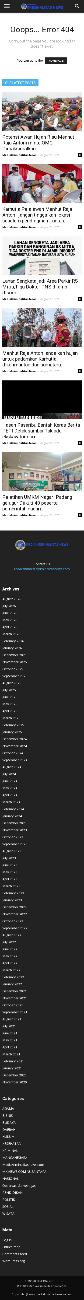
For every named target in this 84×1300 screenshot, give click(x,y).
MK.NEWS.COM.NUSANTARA (24, 1171)
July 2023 (9, 858)
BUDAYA (9, 1122)
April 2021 (9, 1047)
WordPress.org (13, 1261)
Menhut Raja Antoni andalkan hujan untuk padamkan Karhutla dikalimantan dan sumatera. (40, 359)
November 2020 (14, 1082)
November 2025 (14, 662)
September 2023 (14, 844)
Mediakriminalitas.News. (19, 155)
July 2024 (9, 774)
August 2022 (11, 935)
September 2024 (14, 760)
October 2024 (12, 753)
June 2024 (9, 781)
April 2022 (9, 963)
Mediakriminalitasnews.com (23, 1164)
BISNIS (7, 1115)
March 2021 (11, 1054)
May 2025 (9, 704)
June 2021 (9, 1033)
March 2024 (11, 802)
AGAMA (8, 1108)
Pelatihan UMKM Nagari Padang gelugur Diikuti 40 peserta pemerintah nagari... (37, 503)
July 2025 (9, 690)
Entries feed (11, 1247)
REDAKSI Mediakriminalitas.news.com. (42, 1286)
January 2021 (12, 1068)
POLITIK (8, 1199)
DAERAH (8, 1129)
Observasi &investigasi (19, 1185)
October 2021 (12, 1005)
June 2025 (9, 697)
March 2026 (11, 634)
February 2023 (13, 893)
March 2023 (11, 886)
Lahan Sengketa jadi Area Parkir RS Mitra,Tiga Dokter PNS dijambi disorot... (40, 286)
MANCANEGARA (14, 1157)
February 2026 (13, 641)
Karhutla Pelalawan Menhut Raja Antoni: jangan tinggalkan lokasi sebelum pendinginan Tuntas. (37, 215)
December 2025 (14, 655)
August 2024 (11, 767)
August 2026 (11, 599)
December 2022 (14, 907)
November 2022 (14, 914)
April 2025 (9, 711)
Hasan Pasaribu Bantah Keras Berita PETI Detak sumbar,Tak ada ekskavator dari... (41, 430)
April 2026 (9, 627)
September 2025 (14, 676)
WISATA (8, 1213)
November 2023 (14, 830)
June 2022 (9, 949)
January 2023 (12, 900)
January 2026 (12, 648)
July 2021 (9, 1026)
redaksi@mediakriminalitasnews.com (42, 569)
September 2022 (14, 928)
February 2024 (13, 809)
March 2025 (11, 718)
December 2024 (14, 739)
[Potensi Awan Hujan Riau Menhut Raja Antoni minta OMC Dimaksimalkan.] (42, 111)
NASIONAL (10, 1178)
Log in (7, 1240)
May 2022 (9, 956)
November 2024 (14, 746)
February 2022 (13, 977)
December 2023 (14, 823)
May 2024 (9, 788)
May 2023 (9, 872)
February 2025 (13, 725)
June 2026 (9, 613)
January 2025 (12, 732)
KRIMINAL (10, 1150)
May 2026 (9, 620)
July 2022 (9, 942)
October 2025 (12, 669)
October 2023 (12, 837)
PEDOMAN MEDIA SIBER (40, 1281)
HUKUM (8, 1136)
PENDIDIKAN (12, 1192)
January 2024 (12, 816)
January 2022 (12, 984)
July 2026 (9, 606)
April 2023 (9, 879)
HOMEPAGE (56, 60)
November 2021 (14, 998)
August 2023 (11, 851)
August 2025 (11, 683)
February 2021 (13, 1061)
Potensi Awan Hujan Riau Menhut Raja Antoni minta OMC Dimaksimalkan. (38, 142)
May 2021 (9, 1040)
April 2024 (9, 795)
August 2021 (11, 1019)
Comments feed (14, 1254)
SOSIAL (8, 1206)
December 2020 (14, 1075)
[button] (77, 6)
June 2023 (9, 865)
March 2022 (11, 970)
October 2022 (12, 921)
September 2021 (14, 1012)
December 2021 (14, 991)
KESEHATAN (11, 1143)
